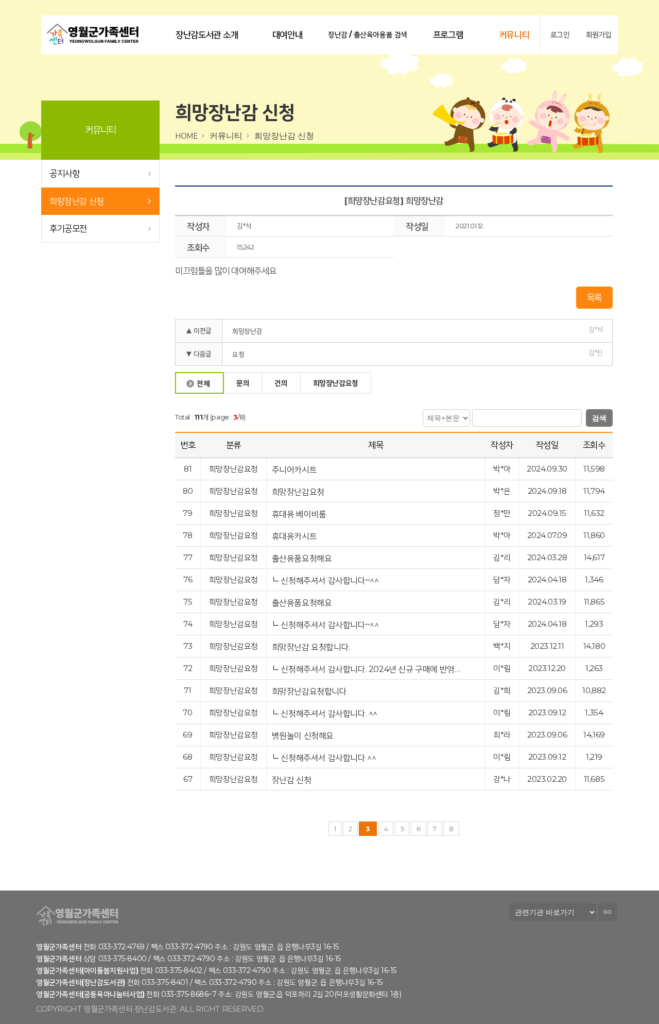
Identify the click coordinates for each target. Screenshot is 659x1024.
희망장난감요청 (299, 492)
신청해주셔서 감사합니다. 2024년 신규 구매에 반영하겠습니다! (371, 669)
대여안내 (287, 34)
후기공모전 (68, 228)
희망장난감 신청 (76, 201)
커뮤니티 (514, 34)
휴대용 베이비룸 (300, 514)
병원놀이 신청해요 (304, 736)
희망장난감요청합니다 (310, 691)
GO (607, 912)
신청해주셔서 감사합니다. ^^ (329, 713)
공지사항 (64, 173)
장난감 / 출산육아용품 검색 (367, 34)
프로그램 (448, 34)
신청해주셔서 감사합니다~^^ (329, 580)
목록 (594, 297)
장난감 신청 (292, 780)
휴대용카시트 (295, 536)
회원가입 (599, 34)
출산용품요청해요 (303, 558)
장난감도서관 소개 (207, 34)
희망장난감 (247, 331)
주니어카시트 (295, 470)
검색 (599, 418)
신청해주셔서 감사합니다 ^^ (328, 758)
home (186, 136)
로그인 (560, 34)
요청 (238, 354)
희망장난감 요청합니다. (312, 647)
